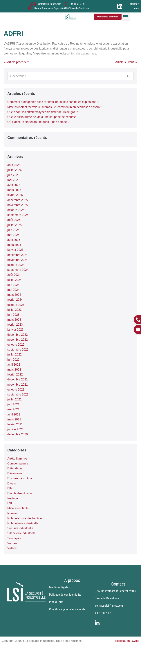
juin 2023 (13, 314)
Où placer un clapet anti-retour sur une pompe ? (38, 121)
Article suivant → (126, 62)
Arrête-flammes (17, 458)
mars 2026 (14, 190)
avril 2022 (13, 364)
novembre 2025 (17, 205)
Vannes (12, 543)
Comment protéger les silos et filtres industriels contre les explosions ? (53, 101)
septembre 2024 (17, 269)
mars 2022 (14, 369)
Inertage (12, 498)
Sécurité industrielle (20, 528)
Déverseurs (14, 473)
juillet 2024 (14, 279)
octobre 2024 (15, 264)
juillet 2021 (14, 399)
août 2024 (13, 274)
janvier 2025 (15, 249)
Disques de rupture (19, 478)
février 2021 (15, 424)
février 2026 (15, 194)
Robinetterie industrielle (22, 523)
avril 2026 (13, 185)
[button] (126, 16)
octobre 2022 (15, 344)
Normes (12, 513)
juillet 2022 (14, 354)
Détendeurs (15, 468)
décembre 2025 (17, 200)
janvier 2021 (15, 429)
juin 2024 (13, 284)
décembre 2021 (17, 379)
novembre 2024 (17, 259)
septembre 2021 (17, 394)
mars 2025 (14, 244)
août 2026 (13, 165)
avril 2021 (13, 414)
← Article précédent (16, 62)
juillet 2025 (14, 225)
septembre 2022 (17, 349)
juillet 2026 (14, 170)
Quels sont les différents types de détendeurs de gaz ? (42, 112)
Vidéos (12, 548)
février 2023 (15, 324)
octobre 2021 (15, 389)
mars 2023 (14, 319)
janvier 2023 (15, 329)
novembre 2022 (17, 339)
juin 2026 (13, 175)
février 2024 (15, 299)
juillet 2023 (14, 309)
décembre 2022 (17, 334)
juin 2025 (13, 229)
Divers (11, 483)
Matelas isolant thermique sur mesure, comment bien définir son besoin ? (54, 107)
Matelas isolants (17, 508)
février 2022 (15, 374)
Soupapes (14, 538)
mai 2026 (13, 180)
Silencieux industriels (21, 533)
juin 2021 (13, 404)
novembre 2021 (17, 384)
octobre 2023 (15, 304)
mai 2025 (13, 234)
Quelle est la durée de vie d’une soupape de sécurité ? (42, 117)
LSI (9, 503)
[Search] (128, 76)
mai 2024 (13, 289)
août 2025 (13, 219)
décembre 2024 (17, 254)
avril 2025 (13, 239)
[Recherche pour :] (70, 76)
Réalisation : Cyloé (127, 641)
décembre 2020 (17, 434)
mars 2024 (14, 294)
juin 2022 (13, 359)
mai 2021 (13, 409)
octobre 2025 (15, 210)
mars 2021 (14, 419)
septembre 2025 (17, 214)
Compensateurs (17, 463)
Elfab (10, 488)
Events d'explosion (19, 493)
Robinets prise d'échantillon (25, 518)
